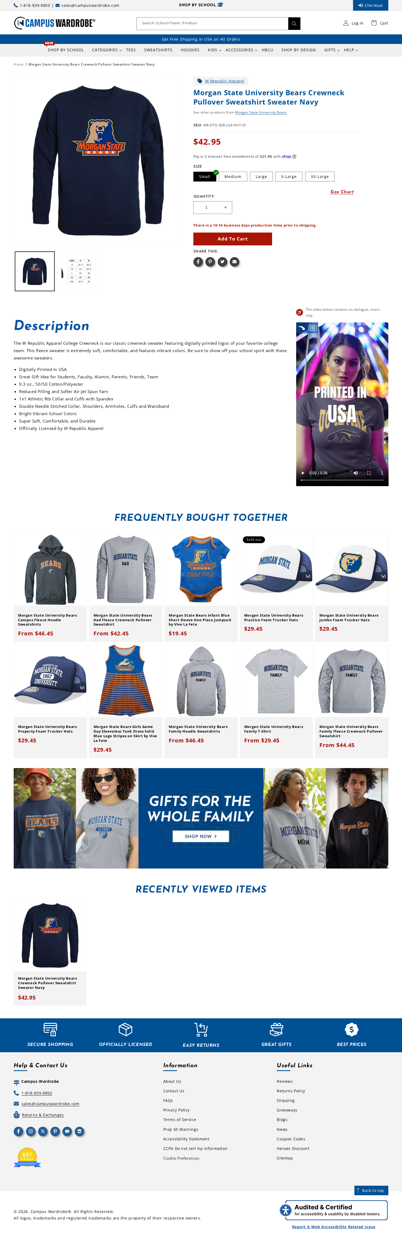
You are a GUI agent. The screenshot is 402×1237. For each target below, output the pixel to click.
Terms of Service (179, 1119)
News (282, 1129)
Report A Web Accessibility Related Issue (333, 1226)
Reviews (285, 1081)
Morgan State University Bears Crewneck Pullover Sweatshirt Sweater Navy (91, 64)
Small (205, 176)
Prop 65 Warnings (181, 1129)
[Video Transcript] (312, 327)
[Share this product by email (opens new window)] (234, 262)
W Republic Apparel (224, 81)
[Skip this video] (302, 327)
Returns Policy (291, 1090)
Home (19, 64)
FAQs (168, 1100)
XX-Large (320, 176)
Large (261, 176)
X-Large (289, 176)
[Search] (294, 23)
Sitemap (285, 1158)
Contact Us (174, 1090)
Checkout (374, 5)
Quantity (203, 196)
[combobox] (218, 23)
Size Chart (342, 192)
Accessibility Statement (186, 1138)
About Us (172, 1081)
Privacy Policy (176, 1110)
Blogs (282, 1119)
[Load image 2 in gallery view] (77, 271)
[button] (105, 50)
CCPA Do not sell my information (195, 1148)
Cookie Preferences (181, 1158)
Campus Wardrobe (49, 1211)
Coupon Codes (291, 1138)
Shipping (286, 1100)
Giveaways (287, 1110)
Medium (233, 176)
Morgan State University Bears (261, 112)
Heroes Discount (293, 1148)
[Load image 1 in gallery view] (34, 271)
